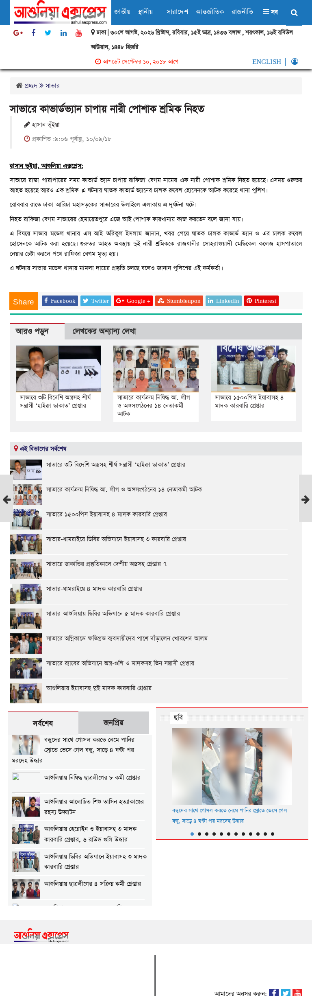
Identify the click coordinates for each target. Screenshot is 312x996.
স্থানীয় (145, 12)
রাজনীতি (242, 12)
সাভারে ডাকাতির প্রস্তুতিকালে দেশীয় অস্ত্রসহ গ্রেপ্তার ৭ (106, 564)
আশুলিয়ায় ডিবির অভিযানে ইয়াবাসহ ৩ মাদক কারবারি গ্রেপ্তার (95, 861)
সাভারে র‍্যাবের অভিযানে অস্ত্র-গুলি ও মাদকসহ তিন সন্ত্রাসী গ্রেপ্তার (120, 663)
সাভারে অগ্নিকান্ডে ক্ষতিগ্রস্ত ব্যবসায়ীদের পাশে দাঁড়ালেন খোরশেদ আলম (127, 638)
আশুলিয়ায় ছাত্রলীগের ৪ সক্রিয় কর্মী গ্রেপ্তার (92, 884)
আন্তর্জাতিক (210, 12)
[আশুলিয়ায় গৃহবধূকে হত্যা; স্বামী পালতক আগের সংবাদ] (6, 513)
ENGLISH (266, 62)
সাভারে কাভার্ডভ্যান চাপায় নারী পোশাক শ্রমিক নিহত (107, 109)
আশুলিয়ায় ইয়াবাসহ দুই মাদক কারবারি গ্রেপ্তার (99, 688)
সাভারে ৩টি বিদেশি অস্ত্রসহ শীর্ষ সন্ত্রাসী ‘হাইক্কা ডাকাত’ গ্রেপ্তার (55, 401)
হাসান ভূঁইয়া (45, 125)
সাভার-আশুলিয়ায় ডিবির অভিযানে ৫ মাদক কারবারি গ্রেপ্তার (113, 613)
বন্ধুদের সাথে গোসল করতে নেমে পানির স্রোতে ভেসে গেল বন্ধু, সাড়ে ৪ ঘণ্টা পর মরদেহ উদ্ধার (73, 750)
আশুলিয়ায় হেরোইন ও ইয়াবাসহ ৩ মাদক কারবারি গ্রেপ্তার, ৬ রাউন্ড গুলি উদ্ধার (90, 834)
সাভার (53, 85)
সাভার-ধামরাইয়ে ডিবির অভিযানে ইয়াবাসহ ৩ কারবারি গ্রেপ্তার (116, 539)
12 (272, 834)
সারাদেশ (177, 12)
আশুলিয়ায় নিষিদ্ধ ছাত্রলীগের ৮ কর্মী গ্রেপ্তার (92, 777)
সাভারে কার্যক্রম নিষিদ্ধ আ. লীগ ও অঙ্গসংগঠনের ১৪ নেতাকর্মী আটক (153, 405)
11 (265, 834)
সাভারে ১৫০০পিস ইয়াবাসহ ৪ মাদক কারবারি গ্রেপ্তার (249, 401)
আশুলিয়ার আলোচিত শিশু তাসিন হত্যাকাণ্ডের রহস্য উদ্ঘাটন (94, 807)
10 (258, 834)
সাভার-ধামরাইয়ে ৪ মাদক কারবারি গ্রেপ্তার (94, 588)
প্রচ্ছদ (31, 85)
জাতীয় (122, 12)
